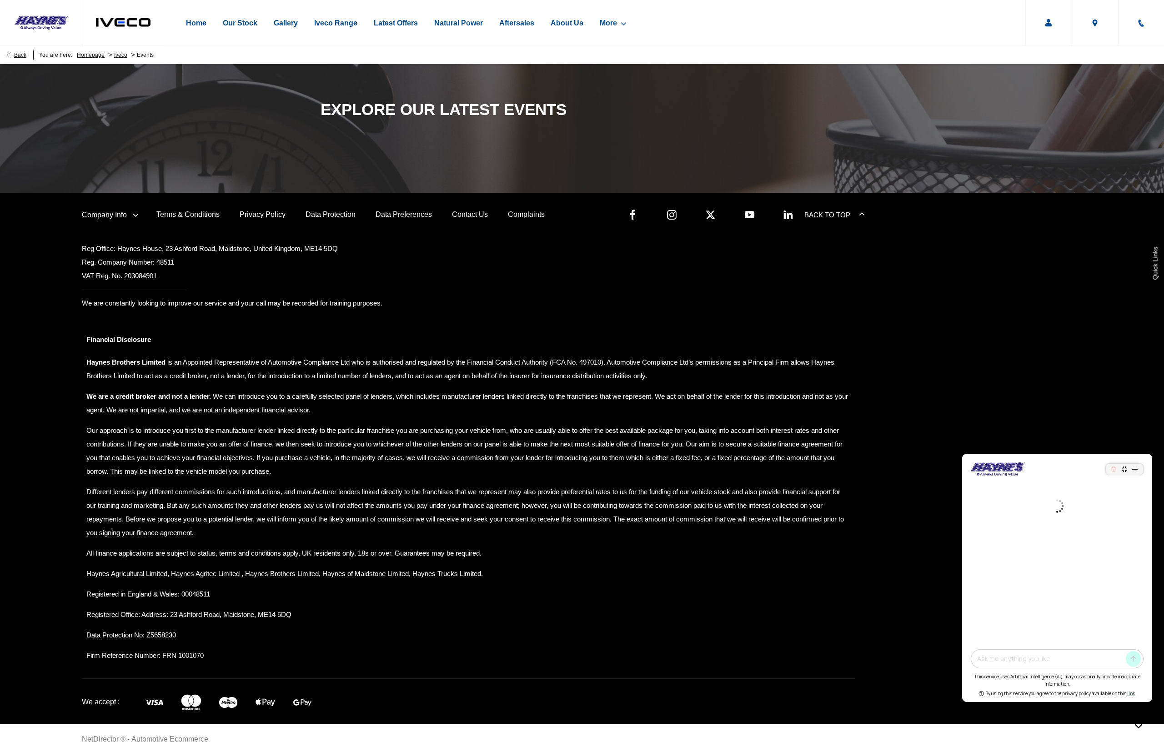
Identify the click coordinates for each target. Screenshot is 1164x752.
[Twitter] (710, 214)
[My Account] (1048, 22)
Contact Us (470, 214)
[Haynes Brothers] (41, 23)
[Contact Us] (1141, 22)
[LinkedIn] (788, 214)
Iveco (120, 55)
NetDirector (101, 739)
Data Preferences (404, 214)
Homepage (91, 55)
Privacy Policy (263, 214)
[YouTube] (750, 214)
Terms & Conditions (188, 214)
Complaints (526, 214)
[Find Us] (1094, 22)
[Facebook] (633, 214)
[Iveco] (123, 22)
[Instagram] (672, 214)
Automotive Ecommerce (169, 739)
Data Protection (331, 214)
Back (20, 55)
